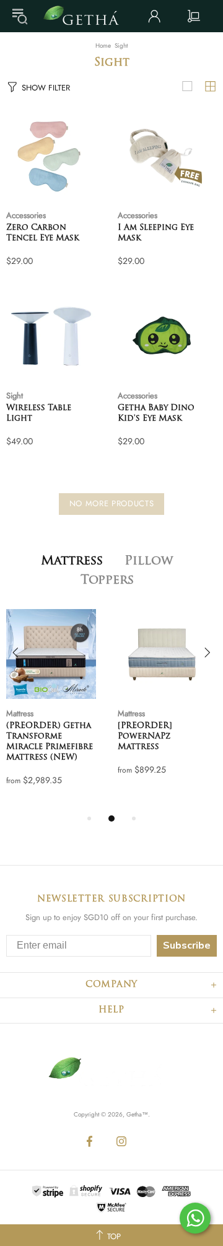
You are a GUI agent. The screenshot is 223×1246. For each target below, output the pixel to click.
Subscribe (187, 945)
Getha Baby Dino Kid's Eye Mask (156, 413)
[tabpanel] (56, 710)
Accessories (26, 215)
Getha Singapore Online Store (85, 16)
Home (103, 46)
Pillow (149, 561)
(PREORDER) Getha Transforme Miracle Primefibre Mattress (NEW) (49, 741)
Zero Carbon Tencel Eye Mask (42, 233)
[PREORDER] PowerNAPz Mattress (145, 736)
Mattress (72, 561)
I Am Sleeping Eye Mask (156, 233)
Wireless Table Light (38, 413)
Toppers (107, 580)
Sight (14, 395)
